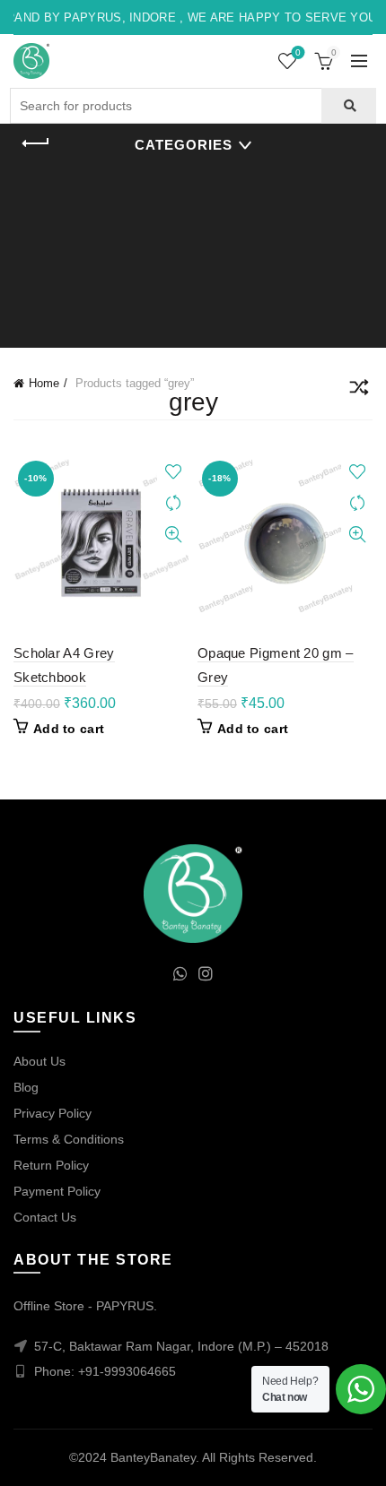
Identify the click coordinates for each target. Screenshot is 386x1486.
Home (44, 383)
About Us (39, 1061)
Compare (173, 503)
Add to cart (68, 728)
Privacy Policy (52, 1113)
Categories (183, 144)
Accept (193, 1457)
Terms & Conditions (68, 1139)
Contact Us (44, 1217)
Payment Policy (57, 1191)
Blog (26, 1087)
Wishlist (298, 52)
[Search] (348, 106)
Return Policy (51, 1165)
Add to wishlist (173, 472)
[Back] (35, 143)
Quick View (173, 534)
